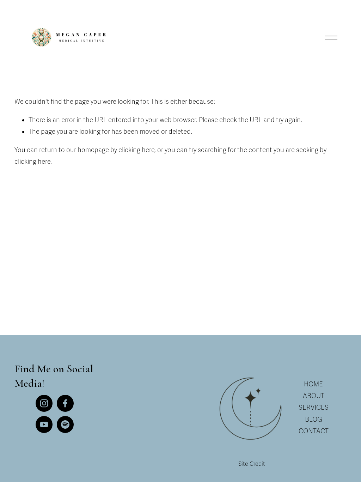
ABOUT (313, 396)
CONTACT (314, 431)
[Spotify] (65, 424)
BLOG (313, 419)
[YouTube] (44, 424)
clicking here (136, 150)
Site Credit (251, 464)
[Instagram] (44, 403)
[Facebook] (65, 403)
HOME (313, 384)
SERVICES (314, 407)
